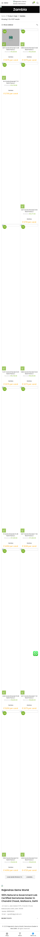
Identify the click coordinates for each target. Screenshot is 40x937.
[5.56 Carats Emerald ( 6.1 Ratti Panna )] (11, 784)
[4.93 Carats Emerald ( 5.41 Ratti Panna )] (29, 784)
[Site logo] (20, 3)
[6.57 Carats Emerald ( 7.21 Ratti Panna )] (29, 621)
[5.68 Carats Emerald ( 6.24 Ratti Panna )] (29, 297)
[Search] (38, 3)
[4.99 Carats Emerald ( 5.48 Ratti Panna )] (29, 37)
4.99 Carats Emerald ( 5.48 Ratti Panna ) (29, 48)
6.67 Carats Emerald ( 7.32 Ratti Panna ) (29, 535)
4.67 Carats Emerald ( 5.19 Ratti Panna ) (29, 210)
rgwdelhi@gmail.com (14, 914)
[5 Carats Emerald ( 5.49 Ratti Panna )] (11, 459)
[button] (4, 44)
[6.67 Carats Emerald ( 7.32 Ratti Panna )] (29, 459)
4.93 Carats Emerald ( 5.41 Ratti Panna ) (29, 859)
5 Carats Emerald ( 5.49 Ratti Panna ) (10, 535)
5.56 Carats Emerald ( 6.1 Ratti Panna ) (10, 859)
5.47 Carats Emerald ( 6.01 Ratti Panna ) (11, 373)
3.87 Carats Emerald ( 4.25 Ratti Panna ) (11, 48)
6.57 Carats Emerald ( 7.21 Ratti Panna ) (29, 697)
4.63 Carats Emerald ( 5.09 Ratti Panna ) (10, 697)
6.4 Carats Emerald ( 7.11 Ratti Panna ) (10, 82)
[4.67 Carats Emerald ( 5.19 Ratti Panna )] (29, 135)
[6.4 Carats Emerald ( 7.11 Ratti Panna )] (11, 71)
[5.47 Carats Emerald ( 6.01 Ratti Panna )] (11, 297)
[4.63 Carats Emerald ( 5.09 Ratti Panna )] (11, 621)
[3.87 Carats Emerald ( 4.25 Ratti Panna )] (11, 37)
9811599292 (10, 911)
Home (3, 16)
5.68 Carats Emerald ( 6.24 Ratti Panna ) (29, 373)
